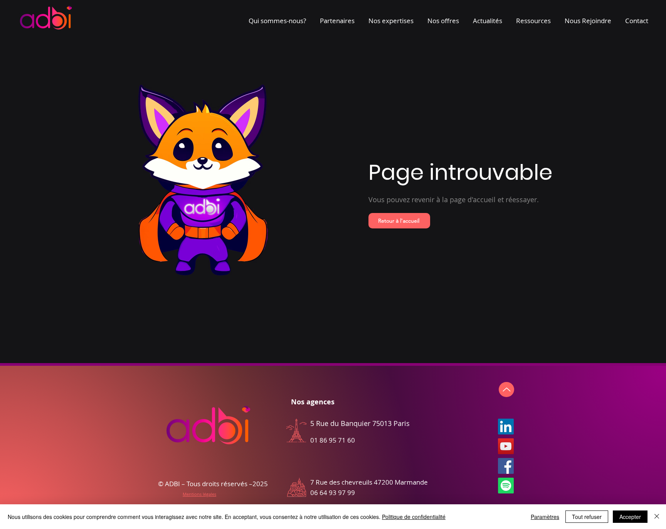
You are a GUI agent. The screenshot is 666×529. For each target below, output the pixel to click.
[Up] (506, 389)
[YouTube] (506, 446)
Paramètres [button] (545, 517)
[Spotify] (506, 486)
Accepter (630, 517)
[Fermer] (656, 516)
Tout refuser (587, 517)
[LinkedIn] (506, 426)
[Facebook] (506, 466)
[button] (277, 17)
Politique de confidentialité (414, 517)
